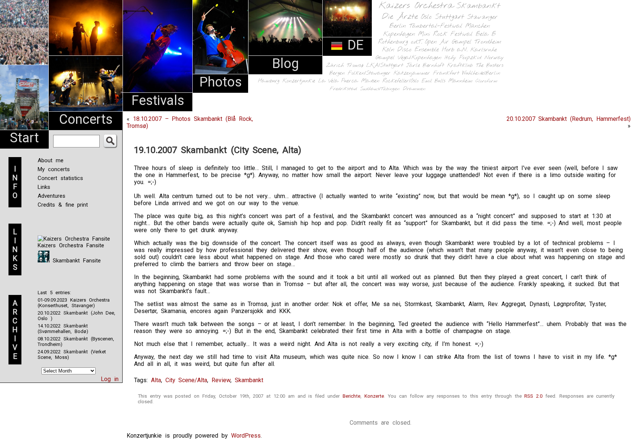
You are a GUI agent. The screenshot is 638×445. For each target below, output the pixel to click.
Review (221, 380)
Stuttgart (449, 17)
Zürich (335, 65)
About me (51, 160)
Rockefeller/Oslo (401, 81)
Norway (494, 57)
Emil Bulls (433, 81)
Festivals (157, 100)
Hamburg (268, 81)
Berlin (397, 26)
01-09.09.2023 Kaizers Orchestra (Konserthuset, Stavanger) (74, 302)
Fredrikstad (343, 89)
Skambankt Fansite (75, 260)
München (477, 26)
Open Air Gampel (448, 42)
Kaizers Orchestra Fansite (71, 245)
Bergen (337, 73)
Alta (156, 380)
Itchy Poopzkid (463, 57)
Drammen (414, 89)
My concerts (54, 169)
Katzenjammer (412, 73)
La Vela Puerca (338, 81)
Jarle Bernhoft (425, 65)
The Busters (489, 65)
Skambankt (478, 6)
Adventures (51, 196)
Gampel (385, 57)
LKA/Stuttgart (384, 65)
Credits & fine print (63, 204)
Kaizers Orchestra (416, 6)
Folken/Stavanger (369, 73)
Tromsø (355, 65)
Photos (220, 82)
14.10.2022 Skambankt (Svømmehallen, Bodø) (63, 328)
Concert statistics (60, 178)
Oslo (426, 17)
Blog (285, 63)
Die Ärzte (400, 17)
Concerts (86, 119)
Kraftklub (460, 65)
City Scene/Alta (186, 380)
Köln (388, 50)
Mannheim (460, 81)
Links (44, 187)
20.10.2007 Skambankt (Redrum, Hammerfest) (569, 118)
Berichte (351, 396)
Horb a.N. (454, 50)
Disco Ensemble (418, 50)
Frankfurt (446, 73)
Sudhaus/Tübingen (380, 89)
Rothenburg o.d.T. (400, 42)
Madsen (370, 81)
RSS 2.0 (533, 396)
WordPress (246, 435)
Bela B (486, 34)
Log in (110, 379)
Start (24, 138)
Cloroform (486, 81)
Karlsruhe (483, 50)
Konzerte (374, 396)
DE (353, 45)
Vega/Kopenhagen (420, 57)
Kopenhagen (399, 34)
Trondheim (487, 42)
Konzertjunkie (298, 81)
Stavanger (482, 17)
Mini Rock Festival (445, 34)
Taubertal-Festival (435, 26)
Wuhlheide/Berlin (481, 73)
